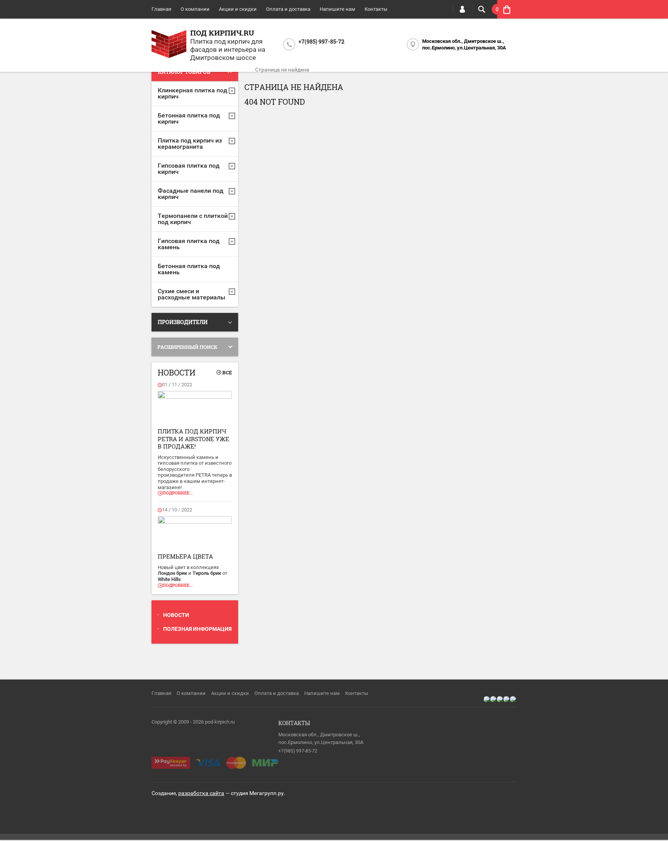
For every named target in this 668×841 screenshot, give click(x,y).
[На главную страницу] (169, 45)
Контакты (376, 9)
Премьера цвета (185, 556)
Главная (161, 9)
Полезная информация (197, 629)
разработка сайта (201, 793)
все (227, 372)
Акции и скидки (238, 9)
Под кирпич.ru (222, 32)
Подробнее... (177, 493)
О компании (195, 9)
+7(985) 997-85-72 (321, 41)
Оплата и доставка (288, 9)
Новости (176, 615)
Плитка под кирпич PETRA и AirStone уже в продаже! (193, 438)
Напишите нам (337, 9)
